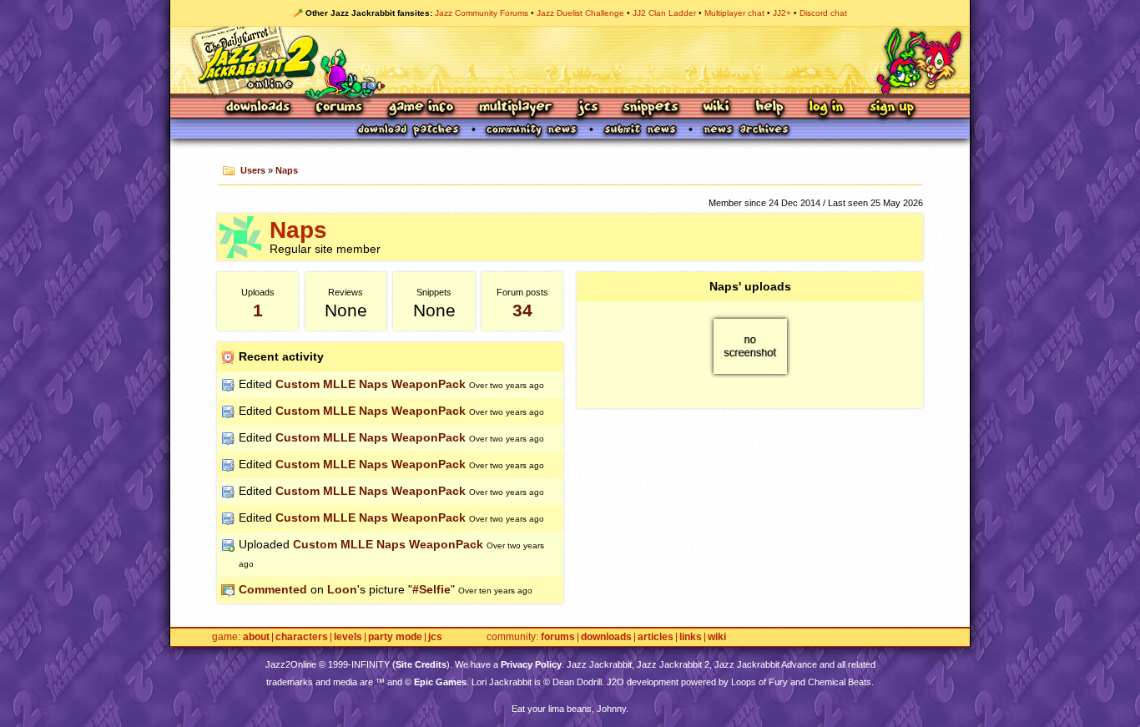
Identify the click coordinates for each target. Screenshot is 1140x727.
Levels (348, 637)
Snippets (651, 108)
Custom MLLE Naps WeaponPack (370, 384)
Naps (286, 170)
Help (769, 108)
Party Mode (395, 637)
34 (522, 310)
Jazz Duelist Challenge (580, 13)
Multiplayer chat (734, 13)
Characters (301, 637)
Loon (342, 589)
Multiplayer (515, 108)
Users (252, 170)
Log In (826, 108)
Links (690, 637)
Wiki (717, 108)
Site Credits (421, 664)
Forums (340, 108)
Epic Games (440, 682)
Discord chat (823, 13)
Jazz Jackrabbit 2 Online (569, 60)
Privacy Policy (531, 664)
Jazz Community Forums (481, 13)
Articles (655, 637)
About (256, 637)
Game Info (420, 108)
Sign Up (891, 108)
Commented (273, 589)
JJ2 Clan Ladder (664, 13)
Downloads (259, 108)
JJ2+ (782, 13)
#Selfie (431, 589)
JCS (588, 108)
